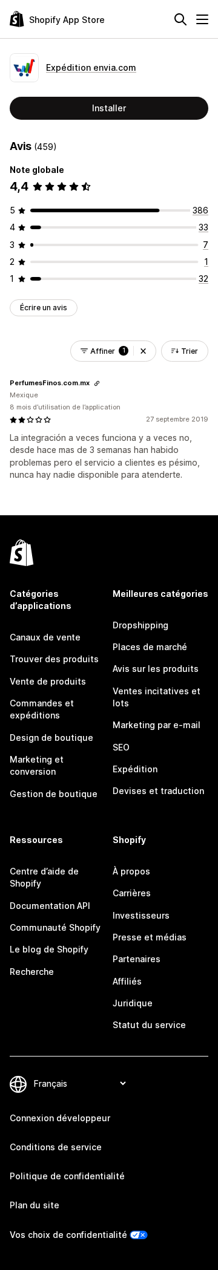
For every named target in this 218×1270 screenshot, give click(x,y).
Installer (109, 108)
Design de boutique (51, 737)
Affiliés (127, 981)
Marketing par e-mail (156, 725)
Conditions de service (56, 1147)
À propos (131, 871)
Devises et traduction (158, 791)
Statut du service (149, 1025)
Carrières (132, 893)
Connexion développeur (60, 1118)
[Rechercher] (180, 19)
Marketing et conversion (37, 765)
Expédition (135, 769)
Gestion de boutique (53, 794)
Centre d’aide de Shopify (44, 877)
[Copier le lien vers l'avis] (97, 383)
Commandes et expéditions (42, 709)
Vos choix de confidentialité (68, 1234)
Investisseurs (141, 915)
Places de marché (150, 647)
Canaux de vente (45, 637)
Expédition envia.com (91, 67)
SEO (121, 747)
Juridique (133, 1003)
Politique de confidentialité (67, 1176)
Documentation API (50, 905)
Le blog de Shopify (49, 949)
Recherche (32, 971)
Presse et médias (150, 937)
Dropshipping (140, 625)
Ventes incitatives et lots (156, 697)
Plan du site (34, 1205)
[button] (143, 351)
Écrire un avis (43, 307)
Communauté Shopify (55, 927)
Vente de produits (48, 681)
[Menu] (202, 19)
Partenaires (136, 959)
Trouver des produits (54, 659)
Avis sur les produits (156, 668)
